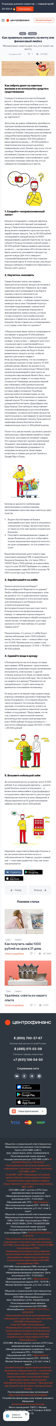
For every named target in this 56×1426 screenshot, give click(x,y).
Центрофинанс (19, 20)
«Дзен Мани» (36, 403)
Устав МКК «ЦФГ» (15, 1174)
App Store (14, 878)
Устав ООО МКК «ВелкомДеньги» (28, 1324)
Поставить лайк (30, 54)
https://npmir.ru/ (41, 1202)
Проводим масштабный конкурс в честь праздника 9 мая (40, 890)
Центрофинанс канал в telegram (32, 1076)
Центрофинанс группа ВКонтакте (17, 1076)
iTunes (21, 456)
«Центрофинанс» (41, 791)
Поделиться (15, 872)
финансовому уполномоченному (28, 1404)
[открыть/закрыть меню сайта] (3, 20)
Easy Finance (11, 406)
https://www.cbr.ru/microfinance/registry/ (28, 1395)
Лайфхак (32, 34)
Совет (23, 34)
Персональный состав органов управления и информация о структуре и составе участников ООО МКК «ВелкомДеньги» (28, 1318)
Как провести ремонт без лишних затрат (16, 890)
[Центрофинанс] (28, 1022)
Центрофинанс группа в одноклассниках (24, 1076)
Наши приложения (28, 1111)
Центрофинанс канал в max (39, 1076)
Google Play (10, 456)
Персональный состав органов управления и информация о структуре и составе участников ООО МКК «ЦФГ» (28, 1168)
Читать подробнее (14, 953)
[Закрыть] (26, 1414)
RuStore (28, 1087)
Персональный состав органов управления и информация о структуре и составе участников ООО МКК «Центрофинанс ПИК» (27, 1242)
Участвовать (25, 9)
